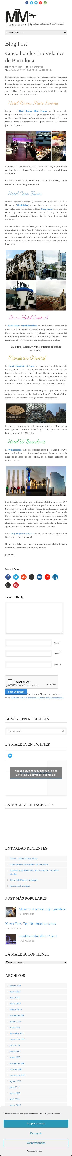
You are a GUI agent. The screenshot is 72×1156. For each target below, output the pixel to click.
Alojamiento (17, 70)
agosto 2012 (15, 1081)
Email (56, 653)
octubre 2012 (16, 1069)
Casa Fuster (47, 208)
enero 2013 (15, 1057)
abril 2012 (15, 1099)
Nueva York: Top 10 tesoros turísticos (30, 923)
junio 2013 (15, 1051)
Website (57, 664)
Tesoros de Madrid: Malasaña (24, 880)
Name (56, 643)
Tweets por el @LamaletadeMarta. (36, 772)
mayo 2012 (15, 1093)
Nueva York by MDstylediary (24, 858)
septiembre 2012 (18, 1075)
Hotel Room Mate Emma (33, 111)
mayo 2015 (15, 991)
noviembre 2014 (17, 1015)
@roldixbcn (22, 205)
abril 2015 (15, 997)
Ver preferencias (36, 1142)
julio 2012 (15, 1087)
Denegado (36, 1133)
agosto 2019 (15, 985)
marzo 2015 (15, 1003)
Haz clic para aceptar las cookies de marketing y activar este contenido (36, 772)
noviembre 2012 (17, 1063)
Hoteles (47, 70)
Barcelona (34, 70)
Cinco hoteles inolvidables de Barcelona (29, 864)
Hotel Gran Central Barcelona (22, 325)
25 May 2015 (16, 67)
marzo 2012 (15, 1105)
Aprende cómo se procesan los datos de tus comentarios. (37, 697)
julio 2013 (15, 1045)
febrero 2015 (16, 1009)
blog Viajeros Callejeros (22, 533)
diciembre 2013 (17, 1033)
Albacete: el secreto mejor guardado (42, 909)
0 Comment (36, 67)
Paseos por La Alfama (20, 886)
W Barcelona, (15, 449)
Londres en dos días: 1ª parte (38, 936)
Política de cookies (34, 1151)
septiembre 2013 (18, 1039)
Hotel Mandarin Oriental (21, 366)
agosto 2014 (15, 1021)
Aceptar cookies (36, 1123)
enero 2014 (15, 1027)
